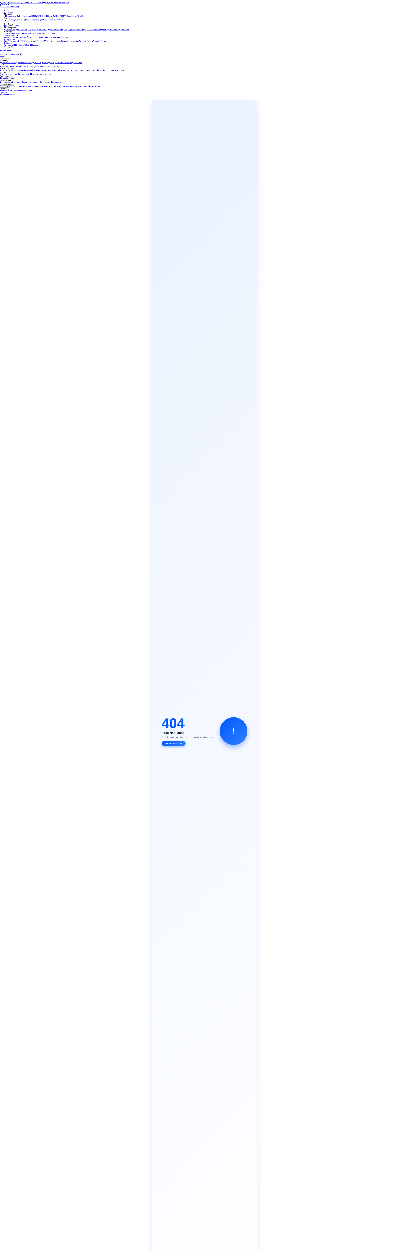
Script (8, 26)
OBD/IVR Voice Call (49, 20)
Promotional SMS (29, 16)
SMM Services (38, 41)
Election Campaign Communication (87, 30)
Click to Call (10, 30)
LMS (105, 30)
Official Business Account (45, 33)
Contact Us (8, 47)
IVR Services (22, 30)
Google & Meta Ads (70, 41)
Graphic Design (100, 41)
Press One (10, 20)
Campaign (68, 30)
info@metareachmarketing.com (57, 3)
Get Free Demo (8, 94)
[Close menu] (20, 55)
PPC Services (24, 41)
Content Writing (86, 41)
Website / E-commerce (49, 86)
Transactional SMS (13, 16)
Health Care (11, 37)
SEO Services (11, 41)
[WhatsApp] (10, 5)
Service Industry (10, 35)
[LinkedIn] (8, 5)
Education (22, 37)
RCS (57, 16)
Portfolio (19, 45)
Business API (29, 33)
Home (6, 10)
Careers (35, 45)
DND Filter (125, 30)
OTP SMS (42, 16)
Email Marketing (56, 30)
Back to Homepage (173, 743)
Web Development (53, 41)
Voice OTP (20, 20)
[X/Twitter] (2, 5)
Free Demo (6, 50)
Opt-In (50, 16)
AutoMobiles (63, 37)
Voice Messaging (32, 20)
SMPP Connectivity (68, 16)
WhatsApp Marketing (14, 33)
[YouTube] (6, 5)
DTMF (60, 20)
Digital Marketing (10, 39)
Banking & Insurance (36, 37)
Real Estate (51, 37)
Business (8, 43)
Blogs (27, 45)
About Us (10, 45)
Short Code (82, 16)
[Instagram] (4, 5)
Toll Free (32, 30)
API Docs (15, 26)
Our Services (9, 12)
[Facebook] (0, 5)
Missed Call (42, 30)
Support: (32, 3)
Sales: (11, 3)
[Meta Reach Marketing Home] (9, 7)
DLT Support (114, 30)
